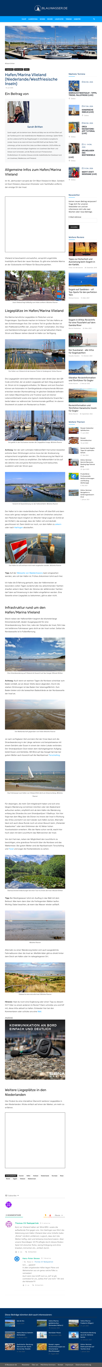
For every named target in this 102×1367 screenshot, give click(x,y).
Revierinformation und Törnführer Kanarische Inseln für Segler (83, 408)
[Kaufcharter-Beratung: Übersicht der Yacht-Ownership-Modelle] (10, 1346)
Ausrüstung (33, 19)
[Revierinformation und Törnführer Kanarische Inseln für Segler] (83, 395)
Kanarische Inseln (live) (88, 111)
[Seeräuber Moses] (42, 1335)
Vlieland (22, 1179)
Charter (21, 1176)
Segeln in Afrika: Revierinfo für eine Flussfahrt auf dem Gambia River (82, 322)
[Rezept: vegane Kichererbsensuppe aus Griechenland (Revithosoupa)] (42, 1346)
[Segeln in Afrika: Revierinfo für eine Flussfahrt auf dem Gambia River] (83, 310)
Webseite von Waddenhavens (30, 573)
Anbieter (77, 19)
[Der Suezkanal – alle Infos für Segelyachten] (83, 340)
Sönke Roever (73, 383)
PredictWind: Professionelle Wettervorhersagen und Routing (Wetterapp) (87, 478)
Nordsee (54, 1176)
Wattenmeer (32, 1179)
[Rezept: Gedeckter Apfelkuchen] (74, 430)
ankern (58, 524)
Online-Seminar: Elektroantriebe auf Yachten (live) (87, 1347)
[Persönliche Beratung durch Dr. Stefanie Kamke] (74, 1335)
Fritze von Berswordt (76, 267)
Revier (8, 1179)
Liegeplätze (59, 19)
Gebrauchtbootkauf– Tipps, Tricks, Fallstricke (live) (83, 94)
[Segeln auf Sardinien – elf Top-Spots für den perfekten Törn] (83, 279)
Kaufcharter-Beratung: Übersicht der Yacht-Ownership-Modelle (25, 1347)
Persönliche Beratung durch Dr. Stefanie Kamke (88, 1335)
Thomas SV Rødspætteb (43, 1262)
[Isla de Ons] (10, 1323)
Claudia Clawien (74, 356)
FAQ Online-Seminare (48, 1365)
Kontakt (60, 1365)
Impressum (69, 1365)
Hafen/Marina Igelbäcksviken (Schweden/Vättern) (56, 1323)
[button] (94, 19)
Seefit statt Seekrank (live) (89, 173)
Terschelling (54, 755)
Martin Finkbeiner (75, 328)
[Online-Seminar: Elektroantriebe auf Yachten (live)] (74, 1346)
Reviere (50, 19)
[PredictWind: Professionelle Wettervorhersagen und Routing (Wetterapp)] (74, 476)
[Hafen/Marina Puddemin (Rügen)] (74, 1323)
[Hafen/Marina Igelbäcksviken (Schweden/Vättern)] (42, 1323)
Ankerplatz (18, 69)
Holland (35, 1176)
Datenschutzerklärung (83, 1365)
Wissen (42, 19)
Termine (69, 19)
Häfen (28, 1176)
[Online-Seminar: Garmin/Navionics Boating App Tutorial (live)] (74, 462)
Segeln (15, 1179)
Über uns (35, 1365)
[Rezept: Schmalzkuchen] (74, 440)
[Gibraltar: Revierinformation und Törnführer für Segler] (83, 368)
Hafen (27, 69)
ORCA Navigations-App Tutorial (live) (88, 130)
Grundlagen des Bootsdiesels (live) (82, 153)
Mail (39, 1011)
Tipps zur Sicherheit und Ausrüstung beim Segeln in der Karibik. (82, 262)
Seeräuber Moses (55, 1333)
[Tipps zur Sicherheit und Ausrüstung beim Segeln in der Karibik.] (83, 249)
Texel (11, 849)
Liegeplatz (9, 69)
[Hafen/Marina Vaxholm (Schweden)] (10, 1335)
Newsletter (25, 1365)
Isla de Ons (20, 1321)
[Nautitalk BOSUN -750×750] (35, 1050)
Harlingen (18, 527)
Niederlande (45, 1176)
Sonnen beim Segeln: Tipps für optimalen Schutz (87, 450)
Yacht (24, 19)
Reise (61, 1176)
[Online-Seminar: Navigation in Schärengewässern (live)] (74, 492)
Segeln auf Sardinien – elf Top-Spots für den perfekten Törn (83, 292)
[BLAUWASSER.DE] (51, 8)
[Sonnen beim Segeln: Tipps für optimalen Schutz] (74, 450)
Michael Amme (74, 298)
